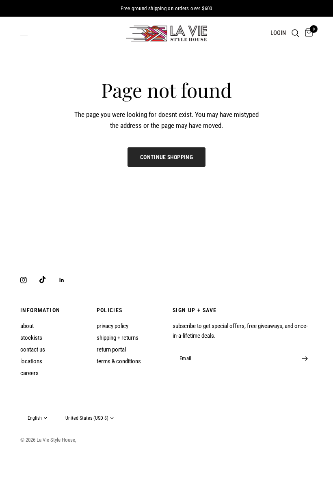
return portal (111, 349)
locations (31, 361)
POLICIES (110, 310)
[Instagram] (29, 280)
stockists (31, 337)
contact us (32, 349)
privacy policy (112, 326)
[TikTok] (48, 280)
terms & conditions (119, 361)
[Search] (295, 33)
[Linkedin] (67, 280)
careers (29, 373)
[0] (307, 33)
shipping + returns (117, 337)
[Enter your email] (304, 358)
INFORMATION (40, 310)
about (27, 326)
